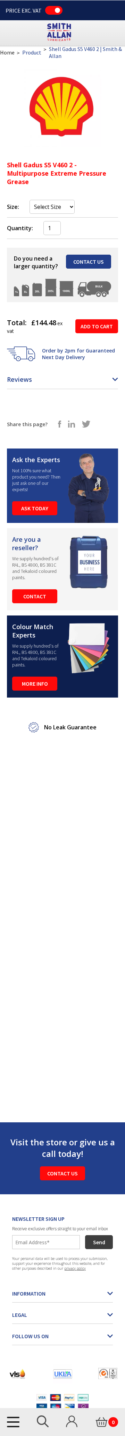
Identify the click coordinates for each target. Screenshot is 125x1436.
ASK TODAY (34, 508)
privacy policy (75, 1268)
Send (99, 1242)
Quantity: (20, 228)
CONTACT (34, 596)
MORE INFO (35, 683)
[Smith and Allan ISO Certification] (107, 1373)
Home (7, 52)
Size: (13, 207)
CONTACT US (88, 261)
